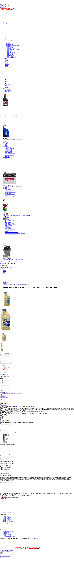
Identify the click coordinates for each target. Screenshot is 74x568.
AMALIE (6, 65)
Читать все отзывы (10, 404)
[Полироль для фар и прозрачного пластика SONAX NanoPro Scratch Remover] (5, 213)
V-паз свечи (7, 167)
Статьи (6, 19)
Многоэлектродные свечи (9, 166)
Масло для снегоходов (9, 54)
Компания (4, 270)
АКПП (6, 33)
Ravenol (1, 421)
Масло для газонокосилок (9, 55)
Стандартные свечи (8, 165)
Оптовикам (7, 18)
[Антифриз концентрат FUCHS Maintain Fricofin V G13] (6, 137)
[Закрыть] (1, 553)
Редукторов (7, 36)
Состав (4, 88)
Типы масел (5, 277)
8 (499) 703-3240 (3, 4)
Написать (33, 406)
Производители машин (7, 276)
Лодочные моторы (6, 217)
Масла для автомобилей (9, 40)
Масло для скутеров (8, 51)
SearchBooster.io (35, 538)
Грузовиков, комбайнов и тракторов (9, 536)
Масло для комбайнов (9, 44)
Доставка (4, 271)
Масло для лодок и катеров (10, 52)
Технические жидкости (8, 111)
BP (5, 81)
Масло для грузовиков (9, 43)
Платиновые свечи (8, 169)
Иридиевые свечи (8, 168)
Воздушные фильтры (9, 147)
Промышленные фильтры (9, 155)
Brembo (6, 82)
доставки (7, 367)
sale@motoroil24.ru (3, 7)
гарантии (7, 370)
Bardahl (6, 77)
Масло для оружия (8, 39)
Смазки (6, 31)
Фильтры (5, 146)
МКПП (6, 34)
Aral (5, 67)
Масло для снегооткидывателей (11, 57)
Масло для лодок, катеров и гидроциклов (12, 49)
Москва (4, 2)
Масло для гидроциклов (9, 42)
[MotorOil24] (7, 11)
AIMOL (6, 63)
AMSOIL (6, 66)
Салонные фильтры (8, 151)
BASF (6, 78)
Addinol (6, 60)
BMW (6, 79)
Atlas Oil (6, 72)
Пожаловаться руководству (5, 551)
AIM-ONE (7, 62)
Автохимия (6, 188)
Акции (4, 13)
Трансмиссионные (8, 32)
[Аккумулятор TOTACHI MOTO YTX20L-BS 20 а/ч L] (9, 184)
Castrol (6, 85)
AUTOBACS (7, 73)
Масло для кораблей (8, 46)
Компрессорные (6, 533)
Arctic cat (6, 68)
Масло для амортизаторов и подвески (12, 38)
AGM (6, 158)
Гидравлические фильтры (9, 148)
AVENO (6, 74)
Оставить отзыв (3, 404)
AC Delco (6, 59)
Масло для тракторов (9, 53)
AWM (6, 75)
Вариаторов (7, 35)
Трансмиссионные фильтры (10, 153)
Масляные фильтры (8, 150)
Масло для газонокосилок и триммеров (12, 45)
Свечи (4, 164)
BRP (5, 83)
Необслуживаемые (8, 163)
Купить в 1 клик (3, 363)
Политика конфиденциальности (8, 279)
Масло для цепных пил (9, 47)
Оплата (6, 16)
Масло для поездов (8, 50)
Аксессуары (7, 156)
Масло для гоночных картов (10, 48)
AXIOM (6, 76)
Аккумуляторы (6, 157)
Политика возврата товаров (8, 278)
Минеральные (7, 89)
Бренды (5, 58)
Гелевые (6, 159)
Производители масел (7, 275)
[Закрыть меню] (4, 93)
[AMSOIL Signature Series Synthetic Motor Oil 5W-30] (5, 106)
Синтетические (7, 91)
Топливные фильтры (8, 152)
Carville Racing (7, 84)
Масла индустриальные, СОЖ (8, 531)
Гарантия (6, 17)
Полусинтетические (8, 90)
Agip (6, 61)
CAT (5, 86)
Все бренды (7, 87)
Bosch (6, 80)
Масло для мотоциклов (9, 41)
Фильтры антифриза (8, 154)
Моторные (7, 30)
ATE (5, 71)
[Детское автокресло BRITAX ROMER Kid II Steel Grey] (7, 257)
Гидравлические (6, 532)
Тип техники (5, 37)
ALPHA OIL (7, 64)
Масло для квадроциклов (9, 56)
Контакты (6, 20)
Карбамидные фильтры (9, 149)
